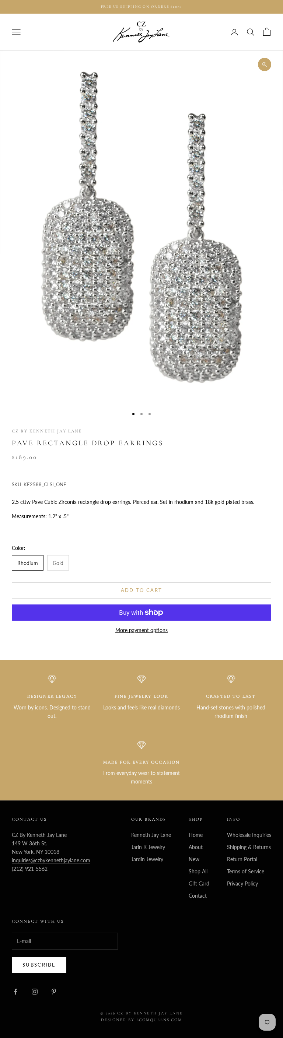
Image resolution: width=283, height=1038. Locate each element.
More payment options (141, 630)
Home (196, 835)
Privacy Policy (242, 883)
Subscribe (39, 965)
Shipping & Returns (249, 847)
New (194, 859)
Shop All (198, 871)
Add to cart (142, 590)
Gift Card (199, 883)
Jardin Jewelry (147, 859)
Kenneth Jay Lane (151, 835)
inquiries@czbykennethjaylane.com (51, 860)
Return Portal (242, 859)
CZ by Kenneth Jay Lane (47, 431)
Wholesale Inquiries (249, 835)
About (196, 847)
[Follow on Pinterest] (53, 991)
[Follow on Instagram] (34, 991)
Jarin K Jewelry (148, 847)
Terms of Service (245, 871)
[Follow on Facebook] (15, 991)
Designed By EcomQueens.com (141, 1019)
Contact (198, 896)
